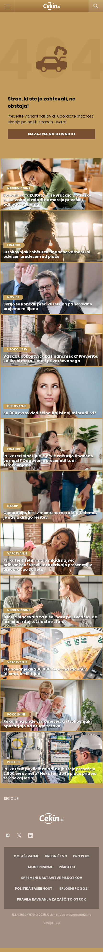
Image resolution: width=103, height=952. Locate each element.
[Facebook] (7, 835)
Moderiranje (40, 867)
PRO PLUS (81, 856)
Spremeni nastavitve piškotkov (51, 877)
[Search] (96, 6)
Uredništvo (56, 856)
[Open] (7, 6)
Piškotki (67, 867)
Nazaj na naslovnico (51, 134)
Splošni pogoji (73, 888)
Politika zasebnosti (34, 888)
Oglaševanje (26, 856)
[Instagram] (30, 835)
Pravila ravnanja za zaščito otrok (51, 899)
